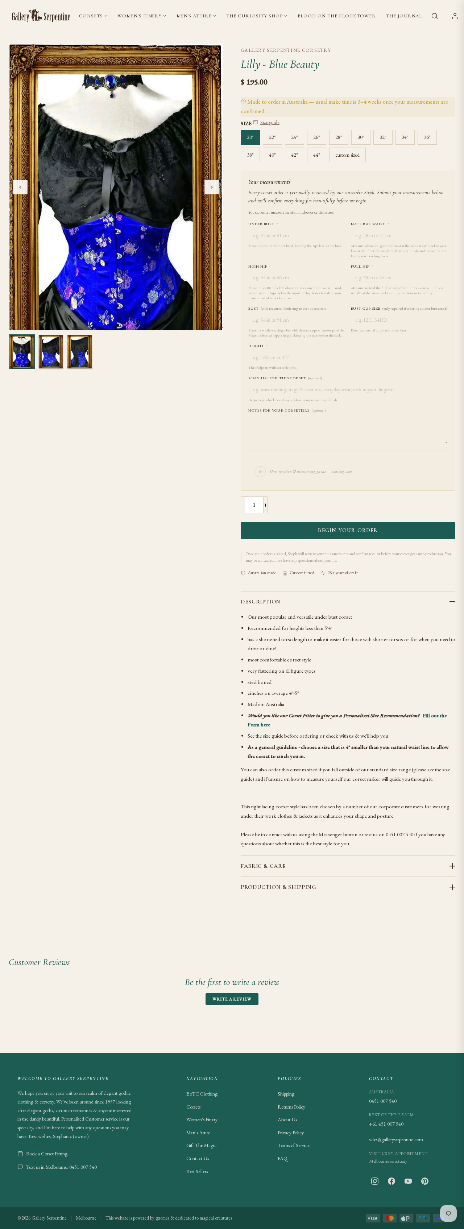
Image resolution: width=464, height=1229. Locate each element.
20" (250, 137)
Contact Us (197, 1158)
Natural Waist (370, 224)
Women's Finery (139, 16)
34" (405, 137)
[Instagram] (375, 1181)
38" (250, 155)
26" (316, 137)
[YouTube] (408, 1181)
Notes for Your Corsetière (287, 410)
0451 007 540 (383, 1101)
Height (258, 345)
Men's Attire (194, 16)
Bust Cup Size (399, 308)
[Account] (455, 16)
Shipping (286, 1093)
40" (272, 155)
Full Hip (362, 266)
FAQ (282, 1158)
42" (294, 155)
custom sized (347, 155)
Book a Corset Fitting (46, 1153)
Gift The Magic (201, 1145)
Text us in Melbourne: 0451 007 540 (61, 1167)
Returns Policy (291, 1107)
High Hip (259, 266)
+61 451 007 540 (386, 1124)
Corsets (91, 16)
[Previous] (20, 187)
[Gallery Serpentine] (41, 16)
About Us (287, 1119)
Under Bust (263, 224)
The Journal (404, 16)
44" (316, 155)
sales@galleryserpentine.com (396, 1139)
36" (427, 137)
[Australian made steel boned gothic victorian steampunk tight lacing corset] (22, 351)
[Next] (211, 187)
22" (272, 137)
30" (360, 137)
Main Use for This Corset (285, 378)
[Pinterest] (425, 1181)
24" (294, 137)
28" (338, 137)
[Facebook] (391, 1181)
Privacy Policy (291, 1132)
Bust (287, 308)
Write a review (232, 999)
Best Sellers (197, 1171)
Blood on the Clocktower (337, 16)
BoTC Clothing (202, 1093)
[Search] (434, 16)
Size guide (269, 122)
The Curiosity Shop (254, 16)
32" (383, 137)
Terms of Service (294, 1145)
